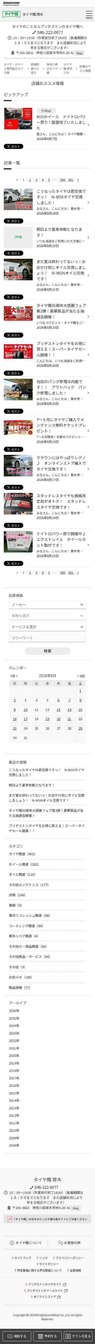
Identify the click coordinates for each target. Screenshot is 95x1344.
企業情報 (75, 1270)
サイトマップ (22, 1258)
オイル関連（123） (23, 874)
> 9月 (81, 676)
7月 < (14, 676)
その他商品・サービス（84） (30, 956)
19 (47, 718)
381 (70, 179)
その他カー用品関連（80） (29, 946)
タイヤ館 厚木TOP (68, 68)
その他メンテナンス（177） (29, 884)
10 (25, 709)
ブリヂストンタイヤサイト (45, 1284)
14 (69, 709)
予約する (50, 1336)
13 (58, 709)
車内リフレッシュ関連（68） (30, 915)
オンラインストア (45, 1297)
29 (80, 728)
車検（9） (16, 905)
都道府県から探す (35, 68)
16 (14, 718)
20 (58, 718)
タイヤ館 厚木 (32, 14)
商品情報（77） (20, 987)
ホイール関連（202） (25, 864)
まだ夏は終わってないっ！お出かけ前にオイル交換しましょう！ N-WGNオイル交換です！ (46, 798)
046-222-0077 (50, 32)
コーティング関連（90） (27, 925)
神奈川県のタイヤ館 (52, 68)
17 (25, 718)
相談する (20, 1336)
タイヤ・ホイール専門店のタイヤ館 (13, 68)
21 (69, 718)
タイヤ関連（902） (23, 853)
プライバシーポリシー (70, 1258)
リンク (43, 1258)
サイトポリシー (49, 1264)
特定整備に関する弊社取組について (39, 1270)
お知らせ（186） (21, 977)
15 (80, 709)
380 (62, 179)
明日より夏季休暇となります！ (32, 785)
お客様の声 (72, 1242)
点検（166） (18, 894)
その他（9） (18, 966)
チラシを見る (81, 1336)
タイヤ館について (28, 1242)
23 (14, 728)
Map (79, 53)
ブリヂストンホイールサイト (45, 1290)
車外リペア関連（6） (24, 936)
